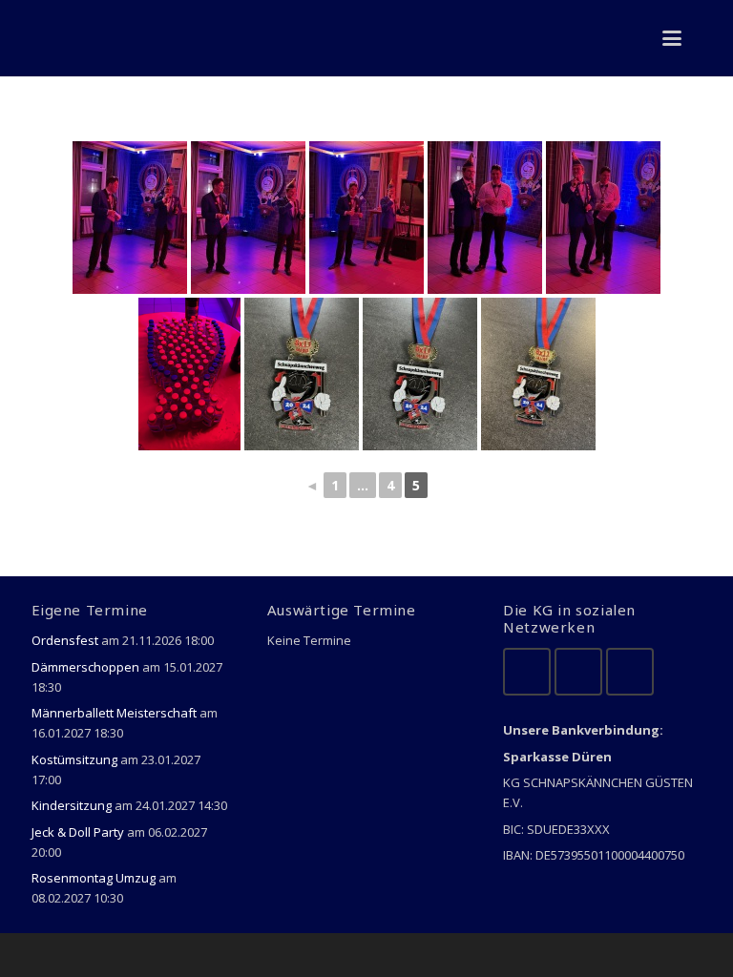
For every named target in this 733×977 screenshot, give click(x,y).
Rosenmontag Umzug (93, 877)
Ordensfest (64, 640)
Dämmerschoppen (85, 667)
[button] (672, 38)
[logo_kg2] (64, 38)
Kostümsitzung (74, 759)
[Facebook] (527, 672)
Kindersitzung (71, 805)
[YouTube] (578, 672)
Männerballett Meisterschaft (114, 712)
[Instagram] (630, 672)
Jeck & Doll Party (77, 832)
